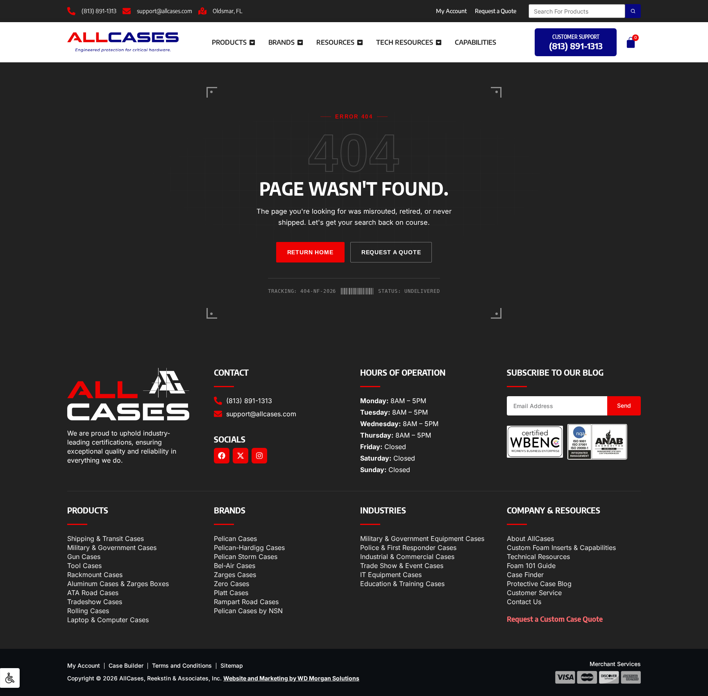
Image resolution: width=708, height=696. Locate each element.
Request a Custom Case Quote (555, 618)
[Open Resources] (360, 42)
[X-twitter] (240, 455)
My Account (451, 10)
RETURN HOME (310, 252)
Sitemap (231, 665)
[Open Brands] (300, 42)
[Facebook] (221, 455)
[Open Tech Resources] (439, 42)
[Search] (633, 11)
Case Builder (126, 665)
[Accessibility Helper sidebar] (10, 678)
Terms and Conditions (182, 665)
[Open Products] (252, 42)
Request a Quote (495, 10)
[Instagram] (259, 455)
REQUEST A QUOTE (391, 252)
